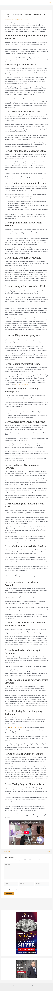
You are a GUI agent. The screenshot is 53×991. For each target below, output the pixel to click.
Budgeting (17, 19)
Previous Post (6, 851)
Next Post (48, 851)
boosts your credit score (21, 384)
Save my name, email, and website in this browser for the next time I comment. (26, 889)
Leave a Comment (9, 19)
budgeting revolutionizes (15, 727)
